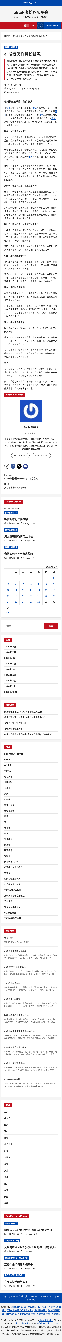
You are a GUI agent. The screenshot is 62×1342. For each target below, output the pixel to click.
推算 (6, 1170)
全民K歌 (8, 782)
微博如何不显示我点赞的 (18, 553)
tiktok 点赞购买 (53, 1313)
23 (54, 596)
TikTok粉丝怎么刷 (12, 890)
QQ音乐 (8, 765)
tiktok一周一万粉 (12, 1079)
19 (23, 596)
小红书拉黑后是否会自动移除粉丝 (19, 1031)
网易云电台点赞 (11, 861)
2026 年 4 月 (10, 669)
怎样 (31, 156)
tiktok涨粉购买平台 (31, 12)
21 (38, 596)
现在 (6, 1164)
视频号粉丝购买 (14, 1310)
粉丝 (11, 101)
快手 (6, 822)
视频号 (7, 856)
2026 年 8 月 (10, 646)
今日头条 (8, 776)
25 (16, 601)
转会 (6, 1137)
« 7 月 (7, 612)
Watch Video (52, 25)
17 (8, 596)
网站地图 (41, 1323)
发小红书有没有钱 (12, 983)
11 (16, 590)
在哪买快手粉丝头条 (13, 728)
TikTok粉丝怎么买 (12, 918)
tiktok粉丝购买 (40, 1310)
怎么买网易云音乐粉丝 (14, 895)
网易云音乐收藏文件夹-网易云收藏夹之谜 (23, 711)
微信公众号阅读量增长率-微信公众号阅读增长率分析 (28, 734)
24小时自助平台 (14, 84)
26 (23, 601)
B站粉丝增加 (10, 912)
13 (31, 590)
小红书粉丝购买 (43, 1306)
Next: (15, 486)
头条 (6, 793)
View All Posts (41, 455)
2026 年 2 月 (10, 680)
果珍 (6, 1190)
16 (54, 590)
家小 (6, 1131)
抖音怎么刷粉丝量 (12, 907)
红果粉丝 (8, 839)
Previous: (22, 477)
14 (38, 590)
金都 (6, 1203)
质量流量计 (9, 1144)
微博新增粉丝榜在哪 (16, 519)
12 (23, 590)
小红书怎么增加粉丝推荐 (15, 1047)
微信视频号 (9, 810)
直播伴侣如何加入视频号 (15, 723)
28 (38, 601)
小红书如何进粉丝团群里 (15, 951)
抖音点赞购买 (11, 1313)
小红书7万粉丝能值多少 (15, 967)
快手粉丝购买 (30, 1306)
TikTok (7, 771)
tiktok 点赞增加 (38, 1313)
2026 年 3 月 (10, 675)
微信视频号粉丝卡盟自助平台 (16, 1258)
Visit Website (20, 455)
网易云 (7, 844)
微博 (6, 101)
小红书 (7, 799)
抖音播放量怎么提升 (13, 867)
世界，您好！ (10, 938)
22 (46, 596)
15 (46, 590)
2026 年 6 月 (10, 658)
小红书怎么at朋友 (12, 999)
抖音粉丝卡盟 (52, 1323)
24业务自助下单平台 (13, 754)
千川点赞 (8, 901)
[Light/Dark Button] (26, 25)
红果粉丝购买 (27, 1310)
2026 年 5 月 (10, 663)
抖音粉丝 (18, 1323)
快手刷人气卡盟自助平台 (14, 1275)
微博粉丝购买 (17, 1306)
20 (31, 596)
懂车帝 (7, 827)
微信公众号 (9, 805)
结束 (6, 1124)
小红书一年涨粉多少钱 (14, 1063)
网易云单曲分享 (11, 1223)
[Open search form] (33, 25)
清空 (6, 1196)
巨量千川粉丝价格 (12, 884)
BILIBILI (8, 759)
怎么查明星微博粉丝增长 (18, 536)
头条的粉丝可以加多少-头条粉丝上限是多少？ (25, 717)
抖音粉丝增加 (24, 1313)
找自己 (7, 1118)
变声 (6, 1183)
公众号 (7, 788)
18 (16, 596)
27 (31, 601)
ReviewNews (47, 1296)
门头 (6, 1151)
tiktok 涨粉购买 (46, 1320)
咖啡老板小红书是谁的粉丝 (16, 1015)
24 (8, 601)
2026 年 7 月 (10, 652)
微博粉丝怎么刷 (11, 47)
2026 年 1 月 (10, 686)
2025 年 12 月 (10, 692)
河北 (6, 1177)
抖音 (6, 833)
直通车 (7, 1157)
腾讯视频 (8, 850)
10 (8, 590)
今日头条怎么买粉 (12, 1240)
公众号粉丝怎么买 (12, 878)
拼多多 (7, 873)
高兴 (6, 1111)
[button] (6, 466)
